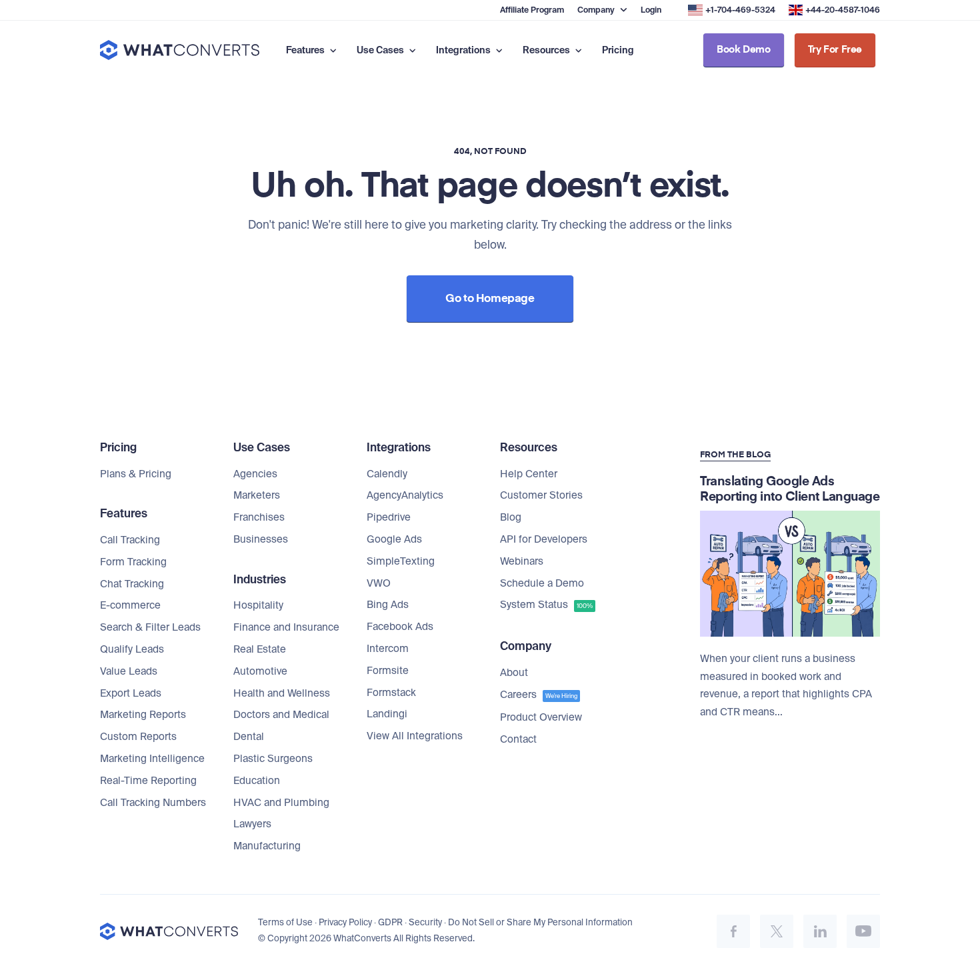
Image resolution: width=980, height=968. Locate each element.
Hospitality (258, 605)
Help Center (528, 474)
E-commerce (130, 605)
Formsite (388, 670)
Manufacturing (267, 846)
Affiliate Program (532, 10)
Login (651, 10)
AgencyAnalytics (405, 495)
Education (256, 780)
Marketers (256, 495)
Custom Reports (138, 736)
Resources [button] (547, 50)
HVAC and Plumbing (281, 802)
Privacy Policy (345, 922)
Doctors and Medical (281, 714)
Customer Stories (541, 495)
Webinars (521, 561)
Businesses (260, 539)
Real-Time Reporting (148, 780)
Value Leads (128, 671)
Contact (518, 739)
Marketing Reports (143, 714)
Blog (510, 517)
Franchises (259, 517)
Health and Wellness (281, 693)
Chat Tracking (132, 584)
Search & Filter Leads (150, 627)
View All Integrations (415, 736)
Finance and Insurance (286, 627)
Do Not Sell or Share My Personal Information (540, 922)
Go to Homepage (489, 299)
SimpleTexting (401, 561)
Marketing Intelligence (152, 758)
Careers (538, 694)
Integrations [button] (464, 50)
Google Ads (394, 539)
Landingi (387, 714)
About (514, 672)
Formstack (391, 692)
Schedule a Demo (542, 583)
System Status (546, 604)
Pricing (618, 50)
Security (425, 922)
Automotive (260, 671)
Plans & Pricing (135, 474)
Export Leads (130, 693)
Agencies (255, 474)
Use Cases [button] (381, 50)
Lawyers (252, 824)
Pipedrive (389, 517)
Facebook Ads (400, 626)
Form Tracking (133, 562)
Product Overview (541, 717)
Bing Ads (388, 604)
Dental (248, 736)
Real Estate (259, 649)
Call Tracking (130, 540)
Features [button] (306, 50)
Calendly (387, 474)
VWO (379, 583)
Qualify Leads (132, 649)
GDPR (390, 922)
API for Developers (543, 539)
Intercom (388, 648)
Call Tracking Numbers (153, 802)
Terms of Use (285, 922)
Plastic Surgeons (273, 758)
